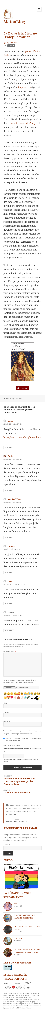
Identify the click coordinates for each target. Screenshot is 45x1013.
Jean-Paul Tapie (14, 499)
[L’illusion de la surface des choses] (7, 929)
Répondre (8, 447)
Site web (6, 721)
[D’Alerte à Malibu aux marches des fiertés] (7, 918)
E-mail (6, 712)
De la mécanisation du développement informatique (27, 951)
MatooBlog (14, 21)
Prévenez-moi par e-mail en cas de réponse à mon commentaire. (22, 740)
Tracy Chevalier (16, 398)
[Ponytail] (7, 941)
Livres (10, 45)
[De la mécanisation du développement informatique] (7, 952)
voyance (11, 546)
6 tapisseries (24, 87)
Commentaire (9, 651)
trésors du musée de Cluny (21, 123)
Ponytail (18, 938)
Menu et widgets (39, 11)
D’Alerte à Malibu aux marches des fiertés (24, 916)
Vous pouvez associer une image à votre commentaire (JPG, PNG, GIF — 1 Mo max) (20, 681)
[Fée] (7, 906)
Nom (5, 703)
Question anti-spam (11, 746)
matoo (10, 421)
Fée (15, 903)
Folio (7, 398)
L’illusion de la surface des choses (27, 928)
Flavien (11, 456)
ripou (10, 581)
